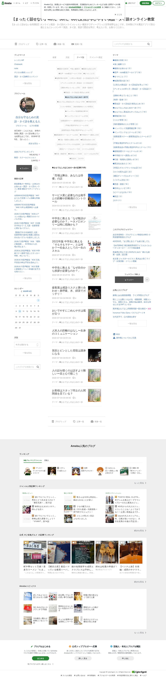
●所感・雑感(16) (60, 154)
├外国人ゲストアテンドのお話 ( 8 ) (127, 168)
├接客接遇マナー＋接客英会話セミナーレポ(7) (76, 121)
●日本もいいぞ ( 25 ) (121, 188)
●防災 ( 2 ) (117, 196)
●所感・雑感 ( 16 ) (121, 184)
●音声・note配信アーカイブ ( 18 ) (127, 72)
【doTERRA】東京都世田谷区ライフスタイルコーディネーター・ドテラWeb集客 (132, 246)
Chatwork (18, 64)
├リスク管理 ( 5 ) (120, 120)
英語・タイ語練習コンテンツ (26, 76)
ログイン (158, 3)
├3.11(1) (81, 158)
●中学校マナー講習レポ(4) (89, 135)
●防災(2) (73, 158)
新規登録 (145, 3)
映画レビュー (28, 493)
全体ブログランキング (23, 152)
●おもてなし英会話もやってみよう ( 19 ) (130, 112)
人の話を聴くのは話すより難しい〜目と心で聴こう (69, 372)
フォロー (130, 280)
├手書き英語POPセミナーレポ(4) (76, 125)
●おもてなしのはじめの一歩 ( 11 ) (127, 108)
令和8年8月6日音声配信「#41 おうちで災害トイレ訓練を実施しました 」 (27, 198)
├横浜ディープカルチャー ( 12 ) (126, 176)
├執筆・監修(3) (87, 88)
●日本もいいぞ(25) (75, 154)
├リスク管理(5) (65, 107)
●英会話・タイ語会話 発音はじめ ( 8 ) (128, 103)
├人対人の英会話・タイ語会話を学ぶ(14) (83, 78)
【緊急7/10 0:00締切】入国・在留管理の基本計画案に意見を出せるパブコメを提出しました (27, 234)
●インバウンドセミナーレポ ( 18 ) (127, 132)
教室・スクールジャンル (24, 157)
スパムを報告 (67, 675)
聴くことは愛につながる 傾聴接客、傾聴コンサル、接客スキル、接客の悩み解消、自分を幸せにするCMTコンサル (132, 301)
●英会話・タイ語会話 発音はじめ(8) (76, 92)
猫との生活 (68, 493)
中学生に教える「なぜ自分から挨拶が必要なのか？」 (69, 269)
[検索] (148, 44)
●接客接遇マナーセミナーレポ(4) (66, 135)
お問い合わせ (80, 675)
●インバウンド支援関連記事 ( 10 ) (127, 128)
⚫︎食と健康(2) (75, 69)
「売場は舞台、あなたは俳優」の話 (67, 177)
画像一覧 (61, 44)
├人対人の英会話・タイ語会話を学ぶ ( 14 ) (130, 85)
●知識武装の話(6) (61, 78)
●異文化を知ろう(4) (88, 140)
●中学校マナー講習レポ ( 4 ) (125, 155)
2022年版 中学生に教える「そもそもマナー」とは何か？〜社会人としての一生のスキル (69, 246)
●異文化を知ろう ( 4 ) (122, 163)
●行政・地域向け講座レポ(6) (68, 140)
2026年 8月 (27, 291)
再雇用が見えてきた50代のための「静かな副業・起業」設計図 (131, 253)
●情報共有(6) (91, 102)
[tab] (33, 460)
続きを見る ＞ (34, 143)
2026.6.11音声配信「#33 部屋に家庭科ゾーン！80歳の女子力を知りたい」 (27, 269)
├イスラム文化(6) (88, 149)
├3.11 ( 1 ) (117, 200)
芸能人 (46, 460)
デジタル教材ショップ (23, 72)
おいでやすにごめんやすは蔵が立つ (69, 312)
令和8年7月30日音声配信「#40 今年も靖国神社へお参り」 (26, 207)
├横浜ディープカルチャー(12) (69, 149)
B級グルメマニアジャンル (33, 460)
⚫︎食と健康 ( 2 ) (119, 64)
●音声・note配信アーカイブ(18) (70, 73)
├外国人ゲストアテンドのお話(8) (68, 144)
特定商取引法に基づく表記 (128, 675)
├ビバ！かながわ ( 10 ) (122, 192)
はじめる (40, 658)
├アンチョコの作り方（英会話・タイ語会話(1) (76, 83)
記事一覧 (43, 44)
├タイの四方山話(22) (89, 144)
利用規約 (92, 675)
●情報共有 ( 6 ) (119, 116)
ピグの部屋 (34, 126)
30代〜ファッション (113, 493)
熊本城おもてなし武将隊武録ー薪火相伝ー (132, 308)
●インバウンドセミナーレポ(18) (76, 116)
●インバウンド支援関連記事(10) (76, 111)
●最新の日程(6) (62, 69)
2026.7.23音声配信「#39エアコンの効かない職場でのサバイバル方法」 (27, 216)
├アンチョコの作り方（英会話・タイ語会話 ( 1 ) (132, 90)
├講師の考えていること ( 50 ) (125, 95)
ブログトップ (23, 44)
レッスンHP (19, 60)
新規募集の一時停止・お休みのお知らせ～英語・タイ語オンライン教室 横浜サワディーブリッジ (27, 188)
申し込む (125, 658)
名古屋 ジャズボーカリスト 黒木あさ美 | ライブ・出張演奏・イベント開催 (131, 259)
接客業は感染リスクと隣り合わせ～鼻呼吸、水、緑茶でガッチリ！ (69, 290)
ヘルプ (144, 675)
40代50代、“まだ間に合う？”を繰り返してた (131, 241)
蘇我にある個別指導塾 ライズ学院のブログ (131, 295)
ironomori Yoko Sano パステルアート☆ (129, 313)
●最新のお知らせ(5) (89, 69)
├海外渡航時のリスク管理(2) (83, 107)
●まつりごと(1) (88, 73)
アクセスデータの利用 (107, 675)
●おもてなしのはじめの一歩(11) (76, 97)
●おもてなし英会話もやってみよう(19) (71, 102)
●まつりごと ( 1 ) (120, 76)
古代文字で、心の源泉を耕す (124, 317)
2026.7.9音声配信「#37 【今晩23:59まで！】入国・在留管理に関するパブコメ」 (27, 225)
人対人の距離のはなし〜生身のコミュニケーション (69, 332)
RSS (118, 334)
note (16, 68)
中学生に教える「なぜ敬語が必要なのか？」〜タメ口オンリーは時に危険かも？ (69, 221)
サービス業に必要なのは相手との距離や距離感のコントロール (69, 198)
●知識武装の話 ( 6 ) (121, 81)
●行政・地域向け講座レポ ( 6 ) (126, 159)
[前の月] (21, 291)
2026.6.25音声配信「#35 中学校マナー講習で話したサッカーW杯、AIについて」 (27, 253)
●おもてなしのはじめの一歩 (71, 187)
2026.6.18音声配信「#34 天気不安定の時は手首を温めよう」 (27, 261)
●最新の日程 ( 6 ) (120, 60)
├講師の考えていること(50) (70, 88)
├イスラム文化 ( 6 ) (121, 180)
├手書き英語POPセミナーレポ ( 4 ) (127, 143)
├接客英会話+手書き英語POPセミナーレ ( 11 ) (132, 147)
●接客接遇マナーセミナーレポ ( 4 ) (127, 151)
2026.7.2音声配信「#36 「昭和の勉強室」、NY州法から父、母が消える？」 (27, 244)
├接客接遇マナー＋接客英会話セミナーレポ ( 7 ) (132, 137)
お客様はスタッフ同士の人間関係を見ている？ (69, 392)
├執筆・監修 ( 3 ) (120, 99)
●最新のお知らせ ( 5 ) (122, 68)
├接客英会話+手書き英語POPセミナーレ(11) (76, 130)
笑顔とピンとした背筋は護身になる (69, 352)
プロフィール (21, 126)
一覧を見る (132, 207)
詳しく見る (83, 658)
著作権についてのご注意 (126, 338)
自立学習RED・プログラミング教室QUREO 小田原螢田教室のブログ (131, 235)
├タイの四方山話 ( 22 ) (122, 172)
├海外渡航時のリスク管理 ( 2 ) (125, 124)
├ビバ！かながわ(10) (91, 154)
